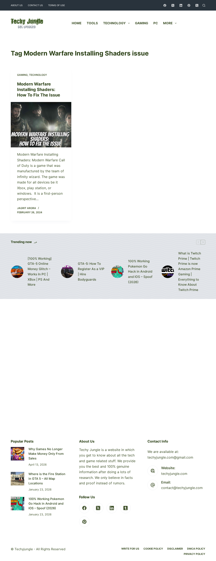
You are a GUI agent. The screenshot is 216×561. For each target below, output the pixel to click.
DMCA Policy (196, 548)
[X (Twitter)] (172, 5)
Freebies (194, 23)
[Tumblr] (197, 5)
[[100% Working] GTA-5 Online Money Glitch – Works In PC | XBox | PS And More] (17, 271)
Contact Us (35, 5)
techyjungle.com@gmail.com (170, 457)
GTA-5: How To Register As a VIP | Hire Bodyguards (91, 271)
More (168, 23)
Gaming (141, 23)
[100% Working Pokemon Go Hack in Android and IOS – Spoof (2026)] (117, 271)
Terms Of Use (56, 5)
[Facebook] (164, 5)
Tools (92, 23)
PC (155, 23)
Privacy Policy (194, 554)
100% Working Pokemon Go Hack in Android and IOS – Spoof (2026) (140, 271)
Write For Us (130, 548)
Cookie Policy (153, 548)
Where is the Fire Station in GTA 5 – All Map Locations (46, 478)
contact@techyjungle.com (182, 488)
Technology (114, 23)
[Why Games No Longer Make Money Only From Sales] (17, 453)
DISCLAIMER (175, 548)
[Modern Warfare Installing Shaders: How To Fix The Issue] (41, 124)
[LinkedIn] (181, 5)
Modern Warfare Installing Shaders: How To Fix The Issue (38, 90)
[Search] (203, 5)
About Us (17, 5)
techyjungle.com (174, 473)
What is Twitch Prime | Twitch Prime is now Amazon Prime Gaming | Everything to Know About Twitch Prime (189, 271)
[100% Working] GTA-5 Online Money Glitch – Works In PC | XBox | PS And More (40, 272)
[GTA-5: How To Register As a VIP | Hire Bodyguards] (67, 271)
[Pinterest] (189, 5)
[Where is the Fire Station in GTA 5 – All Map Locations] (17, 478)
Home (76, 23)
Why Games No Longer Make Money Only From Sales (46, 453)
